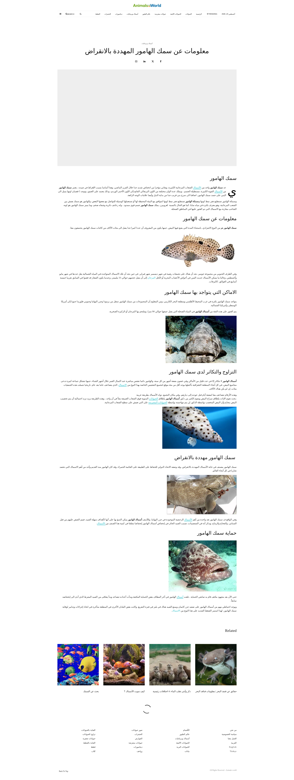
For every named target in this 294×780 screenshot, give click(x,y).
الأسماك (197, 187)
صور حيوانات (137, 730)
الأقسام (186, 730)
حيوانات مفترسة (160, 14)
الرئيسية (199, 14)
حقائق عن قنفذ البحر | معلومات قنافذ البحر (201, 26)
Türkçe (233, 751)
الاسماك (123, 385)
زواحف (139, 751)
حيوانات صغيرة (89, 738)
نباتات (187, 751)
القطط (97, 14)
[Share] (160, 61)
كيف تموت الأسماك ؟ (89, 26)
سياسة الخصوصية (229, 734)
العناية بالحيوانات (88, 730)
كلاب (93, 751)
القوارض (138, 738)
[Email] (136, 61)
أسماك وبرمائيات (132, 14)
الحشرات (107, 14)
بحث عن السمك (91, 691)
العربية (234, 743)
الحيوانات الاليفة (175, 14)
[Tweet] (153, 61)
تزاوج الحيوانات (89, 734)
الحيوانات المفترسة (157, 402)
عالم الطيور (146, 14)
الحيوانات (188, 14)
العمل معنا (232, 738)
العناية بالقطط (89, 743)
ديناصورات (118, 14)
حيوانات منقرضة (135, 743)
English (233, 747)
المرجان (151, 278)
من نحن (233, 730)
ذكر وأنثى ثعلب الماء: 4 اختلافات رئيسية (142, 26)
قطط (93, 747)
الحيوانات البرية (183, 747)
